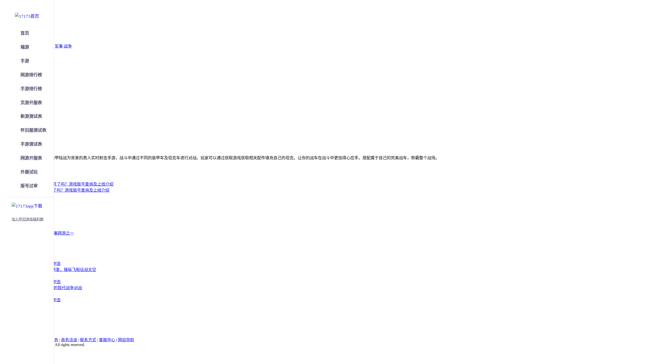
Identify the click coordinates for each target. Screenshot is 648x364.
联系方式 (88, 340)
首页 (25, 33)
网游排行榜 (31, 75)
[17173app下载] (27, 205)
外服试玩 (29, 172)
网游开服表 (31, 158)
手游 (25, 61)
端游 (25, 47)
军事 (59, 46)
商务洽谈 (69, 340)
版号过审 (29, 186)
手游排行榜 (31, 88)
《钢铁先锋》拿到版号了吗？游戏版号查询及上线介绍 (60, 190)
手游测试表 (31, 144)
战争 (68, 46)
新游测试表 (31, 116)
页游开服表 (31, 102)
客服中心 (107, 340)
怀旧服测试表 (33, 130)
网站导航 (126, 340)
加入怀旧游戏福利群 (28, 219)
